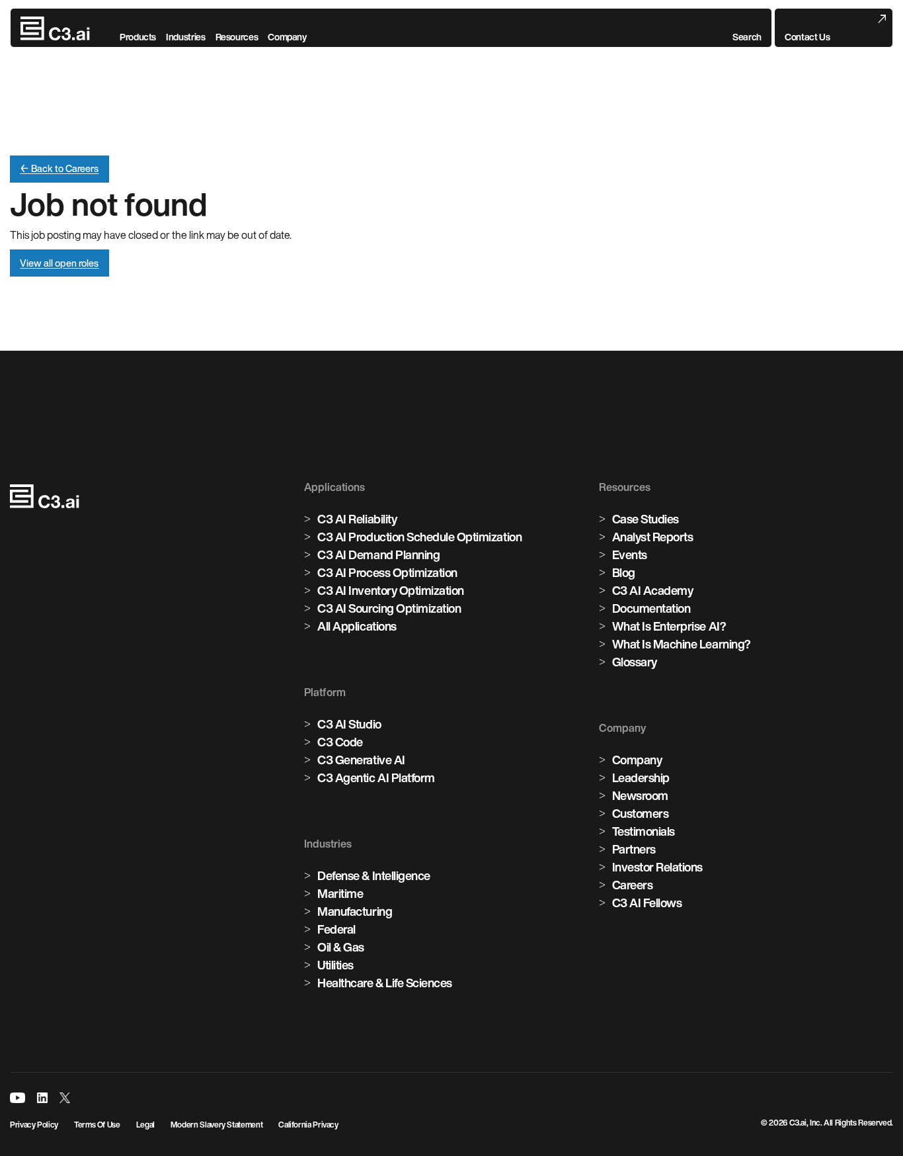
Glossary (634, 662)
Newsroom (640, 795)
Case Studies (645, 519)
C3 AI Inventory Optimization (390, 590)
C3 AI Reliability (357, 519)
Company (637, 760)
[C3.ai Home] (55, 28)
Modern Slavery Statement (216, 1124)
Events (629, 554)
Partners (634, 849)
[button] (747, 28)
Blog (623, 572)
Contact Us (807, 37)
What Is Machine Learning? (681, 644)
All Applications (356, 626)
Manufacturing (354, 911)
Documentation (651, 608)
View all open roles (59, 263)
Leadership (641, 777)
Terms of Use (97, 1124)
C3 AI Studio (349, 724)
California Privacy (308, 1124)
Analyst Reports (652, 537)
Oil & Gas (340, 947)
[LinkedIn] (42, 1097)
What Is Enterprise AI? (669, 626)
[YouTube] (17, 1097)
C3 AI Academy (652, 590)
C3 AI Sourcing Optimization (389, 608)
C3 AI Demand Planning (378, 554)
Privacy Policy (34, 1124)
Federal (336, 929)
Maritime (340, 893)
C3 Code (340, 742)
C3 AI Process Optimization (387, 572)
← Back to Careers (59, 168)
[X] (64, 1097)
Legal (145, 1124)
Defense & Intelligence (373, 875)
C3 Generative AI (361, 760)
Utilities (335, 965)
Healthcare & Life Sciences (384, 983)
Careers (632, 885)
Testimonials (643, 831)
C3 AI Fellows (647, 903)
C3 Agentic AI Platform (375, 777)
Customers (640, 813)
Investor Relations (657, 867)
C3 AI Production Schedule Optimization (419, 537)
